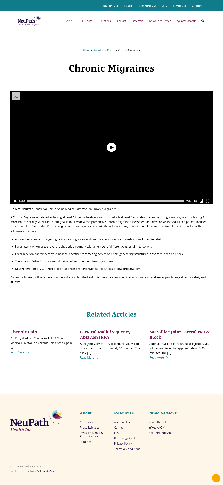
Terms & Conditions (127, 449)
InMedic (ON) (156, 427)
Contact (121, 21)
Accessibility (122, 422)
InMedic (127, 5)
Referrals (137, 21)
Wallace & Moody (47, 471)
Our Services (86, 21)
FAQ (116, 433)
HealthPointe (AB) (146, 5)
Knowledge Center (160, 21)
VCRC (164, 5)
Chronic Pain (23, 331)
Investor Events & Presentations (91, 434)
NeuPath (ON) (110, 5)
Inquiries (85, 442)
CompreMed (179, 5)
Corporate (197, 5)
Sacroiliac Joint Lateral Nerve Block (179, 334)
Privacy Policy (123, 443)
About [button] (68, 21)
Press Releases (89, 427)
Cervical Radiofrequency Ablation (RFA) (105, 334)
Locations (105, 21)
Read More (17, 352)
